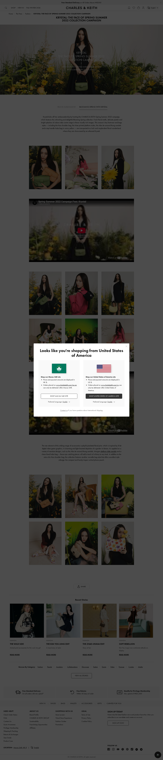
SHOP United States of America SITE (104, 396)
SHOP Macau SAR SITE (59, 396)
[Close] (126, 346)
